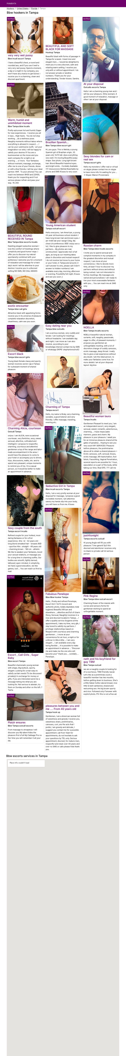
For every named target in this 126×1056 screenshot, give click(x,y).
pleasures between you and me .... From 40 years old (62, 707)
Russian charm (92, 245)
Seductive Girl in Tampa (60, 485)
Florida (34, 8)
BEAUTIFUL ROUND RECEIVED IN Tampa (20, 237)
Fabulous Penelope (57, 593)
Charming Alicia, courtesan (24, 428)
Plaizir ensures (16, 722)
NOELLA (89, 327)
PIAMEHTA (11, 3)
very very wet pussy (20, 55)
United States (23, 8)
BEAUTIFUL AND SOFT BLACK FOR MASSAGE (60, 48)
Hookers (10, 8)
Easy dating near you (58, 325)
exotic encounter (18, 305)
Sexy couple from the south (25, 528)
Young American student (61, 225)
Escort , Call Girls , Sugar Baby (23, 656)
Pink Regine (91, 595)
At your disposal (93, 83)
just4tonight (91, 535)
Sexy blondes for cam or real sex (98, 158)
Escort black (15, 353)
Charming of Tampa (58, 406)
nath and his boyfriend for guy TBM (100, 660)
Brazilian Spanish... (57, 142)
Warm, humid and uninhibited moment (20, 121)
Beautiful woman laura (97, 416)
